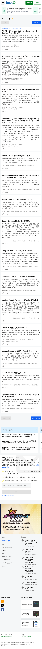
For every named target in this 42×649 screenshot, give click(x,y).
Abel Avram (5, 165)
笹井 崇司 (17, 211)
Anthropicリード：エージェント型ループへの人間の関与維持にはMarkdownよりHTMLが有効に (19, 441)
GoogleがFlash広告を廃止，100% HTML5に (18, 251)
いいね (6, 49)
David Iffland (6, 211)
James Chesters (7, 189)
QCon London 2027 (29, 588)
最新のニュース (6, 418)
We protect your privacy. (8, 496)
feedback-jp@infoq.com (7, 636)
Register (29, 2)
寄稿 (3, 553)
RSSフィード (12, 18)
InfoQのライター (6, 556)
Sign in (37, 2)
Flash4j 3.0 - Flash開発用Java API (14, 373)
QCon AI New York (31, 582)
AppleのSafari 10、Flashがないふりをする (17, 199)
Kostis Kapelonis (7, 384)
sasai (14, 165)
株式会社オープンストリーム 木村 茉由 (23, 339)
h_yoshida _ (19, 107)
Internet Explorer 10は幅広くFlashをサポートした (20, 351)
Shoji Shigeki (20, 78)
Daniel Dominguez (7, 45)
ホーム (3, 537)
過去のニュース (35, 418)
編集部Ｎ (19, 384)
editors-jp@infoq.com (27, 636)
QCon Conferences (7, 547)
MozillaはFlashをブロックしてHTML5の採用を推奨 (20, 300)
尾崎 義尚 (19, 189)
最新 (6, 22)
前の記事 (36, 22)
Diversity (4, 566)
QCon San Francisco (28, 577)
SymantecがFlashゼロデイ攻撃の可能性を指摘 (18, 276)
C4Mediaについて (7, 563)
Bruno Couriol (7, 78)
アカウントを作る (7, 541)
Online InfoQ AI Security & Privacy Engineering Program (31, 542)
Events (4, 550)
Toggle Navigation (2, 3)
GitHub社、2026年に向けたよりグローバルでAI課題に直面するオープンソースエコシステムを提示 (19, 448)
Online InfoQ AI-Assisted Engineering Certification (30, 569)
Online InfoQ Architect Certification (29, 551)
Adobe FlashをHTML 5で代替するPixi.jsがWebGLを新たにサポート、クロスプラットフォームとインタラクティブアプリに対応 (20, 120)
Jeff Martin (5, 363)
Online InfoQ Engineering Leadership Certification (29, 560)
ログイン (4, 544)
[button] (16, 492)
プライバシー (4, 646)
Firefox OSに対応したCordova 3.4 (14, 328)
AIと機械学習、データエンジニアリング (11, 28)
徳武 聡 (15, 408)
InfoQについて (6, 560)
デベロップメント (9, 430)
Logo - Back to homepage (11, 2)
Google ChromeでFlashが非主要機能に (16, 221)
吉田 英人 (19, 241)
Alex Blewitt (6, 290)
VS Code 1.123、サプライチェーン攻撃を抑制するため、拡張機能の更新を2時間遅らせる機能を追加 (18, 435)
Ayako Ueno (21, 45)
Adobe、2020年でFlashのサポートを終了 (17, 156)
